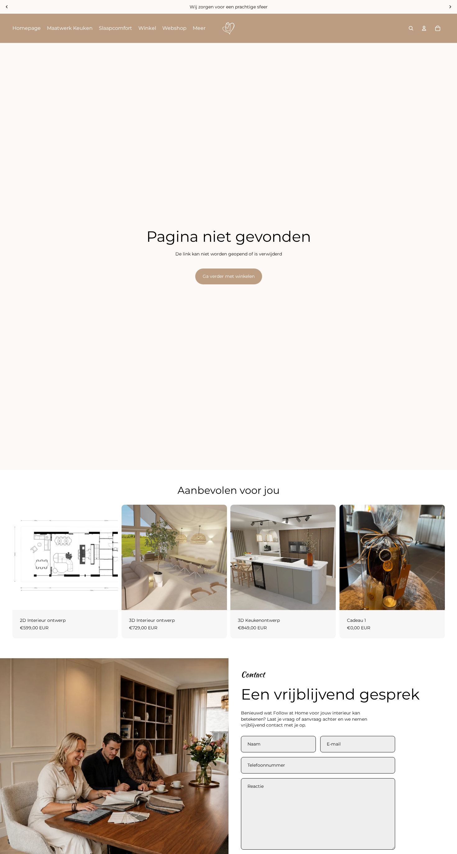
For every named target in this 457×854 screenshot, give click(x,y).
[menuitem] (26, 28)
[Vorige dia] (7, 7)
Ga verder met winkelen (229, 276)
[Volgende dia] (450, 7)
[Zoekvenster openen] (411, 28)
